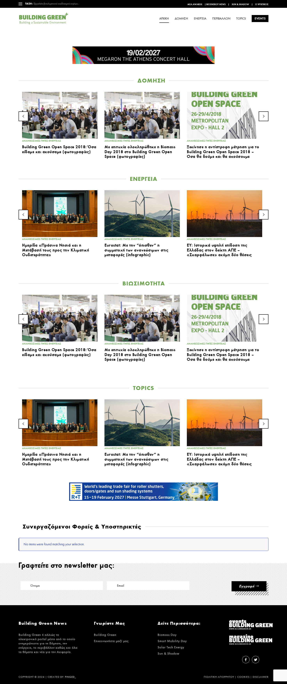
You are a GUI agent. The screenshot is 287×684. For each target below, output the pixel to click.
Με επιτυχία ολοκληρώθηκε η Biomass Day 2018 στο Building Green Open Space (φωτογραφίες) (139, 151)
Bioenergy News (216, 4)
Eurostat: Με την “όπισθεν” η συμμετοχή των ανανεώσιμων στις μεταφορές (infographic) (136, 250)
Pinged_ (70, 677)
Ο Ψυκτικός (261, 4)
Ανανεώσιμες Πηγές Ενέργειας (41, 140)
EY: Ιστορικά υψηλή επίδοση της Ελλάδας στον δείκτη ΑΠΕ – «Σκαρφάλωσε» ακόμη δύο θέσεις (219, 250)
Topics (241, 18)
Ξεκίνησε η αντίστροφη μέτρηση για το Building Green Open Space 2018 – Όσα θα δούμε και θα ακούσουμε (223, 151)
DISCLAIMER (260, 677)
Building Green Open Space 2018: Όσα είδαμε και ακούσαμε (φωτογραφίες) (59, 149)
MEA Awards (194, 4)
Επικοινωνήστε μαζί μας (111, 641)
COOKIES (243, 677)
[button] (23, 116)
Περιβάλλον (221, 18)
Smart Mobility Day (172, 641)
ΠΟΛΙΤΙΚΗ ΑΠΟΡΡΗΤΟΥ (219, 677)
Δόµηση (181, 18)
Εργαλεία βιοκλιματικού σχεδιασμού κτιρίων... (56, 3)
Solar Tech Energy (171, 647)
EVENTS (260, 18)
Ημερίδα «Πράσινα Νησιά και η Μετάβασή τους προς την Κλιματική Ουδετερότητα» (55, 250)
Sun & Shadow (240, 4)
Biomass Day (167, 635)
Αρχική (164, 18)
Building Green (105, 635)
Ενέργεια (200, 18)
